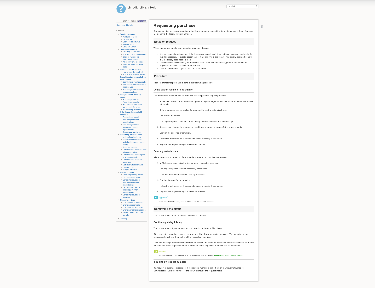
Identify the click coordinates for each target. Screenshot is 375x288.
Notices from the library (132, 137)
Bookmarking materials (132, 110)
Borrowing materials (131, 100)
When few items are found (133, 62)
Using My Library (129, 47)
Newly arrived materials (132, 140)
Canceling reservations (132, 177)
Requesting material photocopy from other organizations (131, 127)
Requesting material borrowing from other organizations (131, 119)
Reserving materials (131, 102)
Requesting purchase (132, 132)
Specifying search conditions (134, 54)
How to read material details (134, 75)
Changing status (127, 172)
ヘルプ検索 (257, 6)
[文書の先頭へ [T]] (262, 26)
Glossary (123, 219)
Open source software (131, 42)
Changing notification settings (134, 210)
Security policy (128, 39)
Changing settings (127, 200)
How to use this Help (124, 25)
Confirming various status (131, 135)
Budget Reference (130, 170)
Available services (130, 37)
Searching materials (128, 49)
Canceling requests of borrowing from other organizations (131, 182)
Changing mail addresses (133, 207)
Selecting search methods (133, 52)
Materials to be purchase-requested (228, 255)
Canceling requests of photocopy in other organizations (131, 189)
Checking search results (130, 69)
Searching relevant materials (134, 82)
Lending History (129, 167)
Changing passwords (131, 205)
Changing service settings (133, 202)
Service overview (127, 34)
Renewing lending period (133, 175)
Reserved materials (130, 147)
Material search (129, 44)
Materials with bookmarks (133, 165)
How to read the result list (133, 72)
